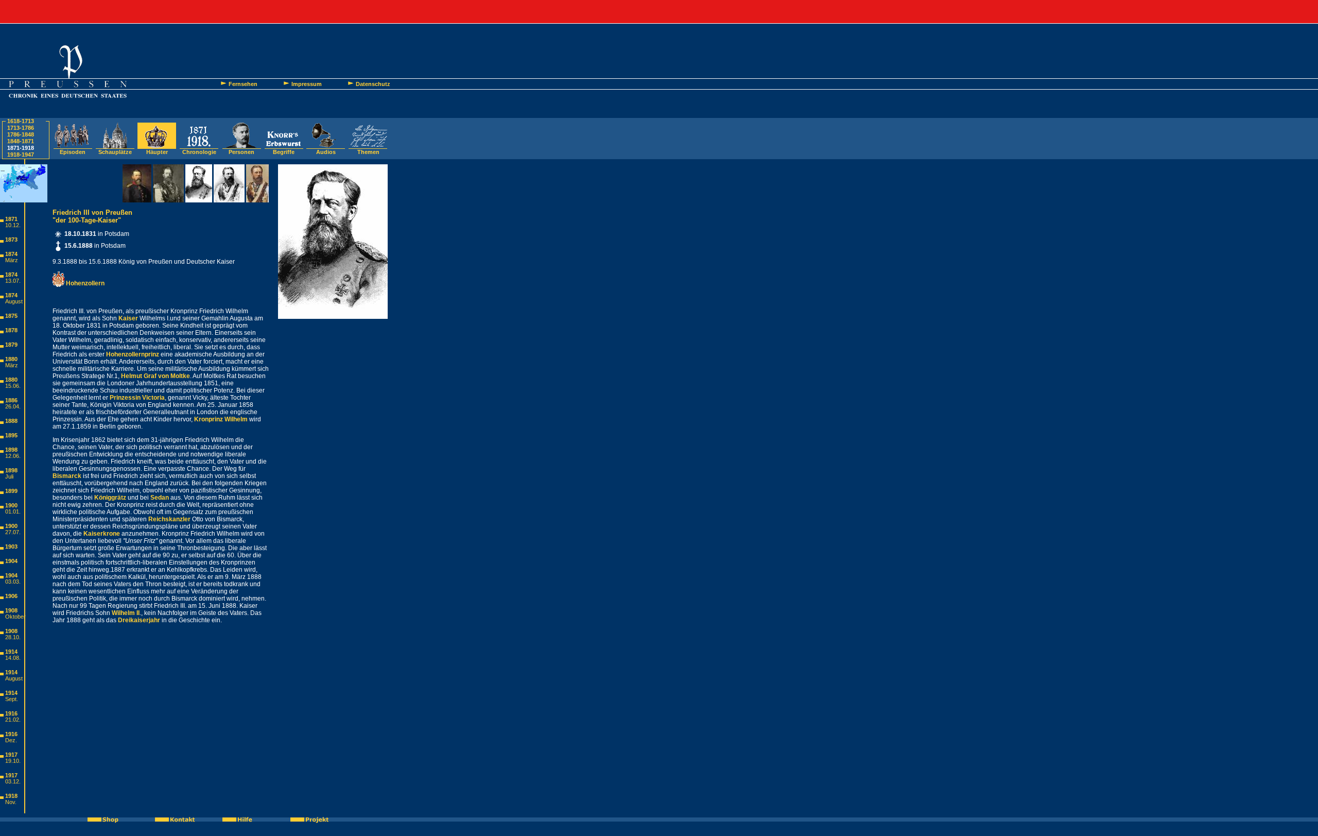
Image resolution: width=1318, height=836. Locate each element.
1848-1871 (20, 141)
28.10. (13, 637)
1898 (11, 450)
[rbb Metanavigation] (659, 11)
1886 (11, 400)
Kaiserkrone (101, 533)
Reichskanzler (169, 519)
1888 (11, 421)
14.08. (13, 658)
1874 (11, 254)
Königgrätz (110, 497)
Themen (368, 152)
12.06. (13, 456)
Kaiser (128, 318)
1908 (11, 610)
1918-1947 (20, 154)
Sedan (159, 497)
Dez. (11, 740)
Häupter (157, 152)
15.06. (13, 386)
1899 (11, 491)
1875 (11, 316)
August (14, 301)
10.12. (13, 225)
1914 (11, 652)
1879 (11, 345)
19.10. (13, 761)
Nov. (10, 802)
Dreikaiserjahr (139, 620)
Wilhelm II (126, 613)
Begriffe (283, 152)
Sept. (11, 699)
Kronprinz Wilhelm (221, 419)
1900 (11, 505)
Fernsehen (243, 84)
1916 (11, 713)
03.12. (13, 781)
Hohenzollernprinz (132, 354)
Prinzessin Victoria (137, 397)
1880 (11, 359)
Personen (241, 152)
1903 (11, 546)
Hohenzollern (84, 283)
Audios (326, 152)
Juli (9, 476)
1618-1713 (20, 121)
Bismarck (67, 476)
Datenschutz (373, 84)
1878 (11, 330)
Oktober (15, 616)
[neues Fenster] (108, 819)
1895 (11, 435)
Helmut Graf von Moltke (155, 376)
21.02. (13, 719)
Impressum (306, 84)
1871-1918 (20, 148)
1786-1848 (20, 134)
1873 (11, 239)
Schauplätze (115, 152)
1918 (11, 796)
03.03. (13, 581)
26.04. (13, 406)
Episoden (72, 152)
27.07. (13, 532)
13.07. (13, 281)
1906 (11, 596)
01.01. (13, 511)
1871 (11, 219)
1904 (11, 561)
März (11, 260)
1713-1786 (20, 128)
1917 (11, 755)
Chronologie (199, 152)
